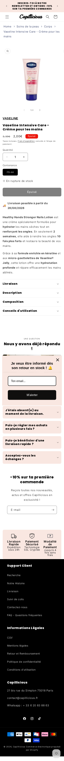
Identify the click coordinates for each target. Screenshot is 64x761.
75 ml (12, 173)
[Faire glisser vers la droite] (40, 110)
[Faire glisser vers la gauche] (24, 110)
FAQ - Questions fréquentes (24, 615)
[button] (7, 17)
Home (7, 26)
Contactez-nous (17, 607)
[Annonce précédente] (6, 6)
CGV (10, 637)
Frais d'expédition (26, 141)
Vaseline (10, 118)
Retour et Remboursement (23, 653)
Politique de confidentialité (24, 661)
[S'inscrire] (53, 510)
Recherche (13, 575)
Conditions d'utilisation (21, 669)
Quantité (8, 149)
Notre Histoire (16, 583)
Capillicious (19, 746)
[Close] (57, 359)
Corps (48, 26)
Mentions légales (17, 645)
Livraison (12, 591)
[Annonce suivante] (57, 6)
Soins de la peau (28, 26)
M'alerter (32, 395)
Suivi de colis (15, 599)
